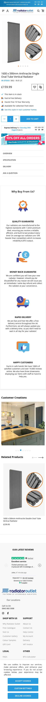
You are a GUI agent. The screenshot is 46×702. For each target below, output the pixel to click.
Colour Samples (9, 640)
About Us (27, 624)
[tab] (23, 153)
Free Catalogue (9, 628)
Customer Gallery (10, 636)
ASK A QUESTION (10, 173)
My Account (28, 636)
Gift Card (6, 644)
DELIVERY (7, 166)
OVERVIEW (7, 153)
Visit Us (6, 632)
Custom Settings (23, 688)
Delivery (26, 640)
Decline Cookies (23, 696)
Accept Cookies (23, 681)
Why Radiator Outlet (11, 624)
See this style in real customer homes (21, 109)
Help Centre (28, 632)
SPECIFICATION (9, 160)
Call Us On (6, 606)
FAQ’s (5, 657)
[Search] (38, 10)
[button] (18, 66)
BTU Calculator (29, 657)
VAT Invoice (28, 644)
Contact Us (27, 628)
